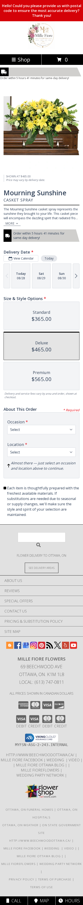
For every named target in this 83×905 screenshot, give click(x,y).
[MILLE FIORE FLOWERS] (41, 48)
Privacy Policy (21, 879)
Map (43, 901)
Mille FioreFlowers (40, 770)
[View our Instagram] (33, 647)
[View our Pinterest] (41, 647)
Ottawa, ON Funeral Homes (29, 810)
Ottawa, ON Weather (20, 825)
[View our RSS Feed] (49, 647)
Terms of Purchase (54, 879)
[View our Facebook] (17, 647)
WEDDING (56, 759)
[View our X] (57, 647)
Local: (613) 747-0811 (41, 682)
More (9, 223)
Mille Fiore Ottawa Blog (40, 764)
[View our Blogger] (9, 647)
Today (49, 258)
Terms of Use (41, 887)
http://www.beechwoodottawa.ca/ (40, 754)
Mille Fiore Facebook (22, 759)
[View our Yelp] (65, 647)
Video (75, 759)
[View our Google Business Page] (25, 647)
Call (15, 901)
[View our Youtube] (73, 647)
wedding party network (40, 775)
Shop (24, 59)
